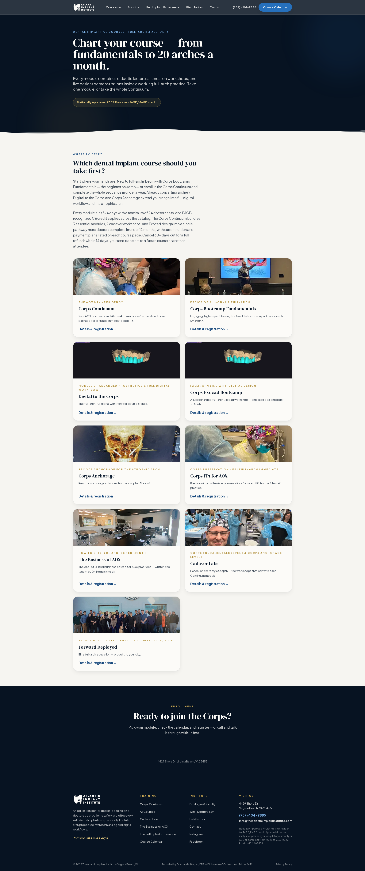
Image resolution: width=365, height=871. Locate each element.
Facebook (196, 841)
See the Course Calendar (160, 753)
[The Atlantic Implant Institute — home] (84, 7)
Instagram (196, 834)
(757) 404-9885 (244, 7)
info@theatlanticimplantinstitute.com (265, 820)
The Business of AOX (154, 826)
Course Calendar (275, 7)
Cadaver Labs (149, 819)
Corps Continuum (151, 804)
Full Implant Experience (162, 7)
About (132, 7)
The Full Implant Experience (158, 834)
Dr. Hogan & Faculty (202, 804)
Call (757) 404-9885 (208, 753)
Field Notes (194, 7)
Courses (112, 7)
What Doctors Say (202, 811)
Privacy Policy (284, 864)
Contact (216, 7)
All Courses (147, 811)
